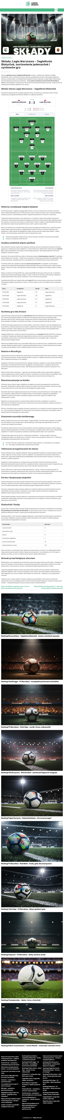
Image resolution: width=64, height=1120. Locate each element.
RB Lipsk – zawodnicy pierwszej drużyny (8, 1089)
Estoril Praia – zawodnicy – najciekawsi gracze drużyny (10, 1063)
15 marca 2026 (6, 71)
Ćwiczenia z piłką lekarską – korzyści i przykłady (10, 1076)
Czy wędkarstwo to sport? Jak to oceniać (9, 1085)
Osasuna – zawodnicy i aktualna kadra (8, 1080)
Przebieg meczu (32, 114)
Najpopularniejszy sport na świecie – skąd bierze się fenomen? (10, 1094)
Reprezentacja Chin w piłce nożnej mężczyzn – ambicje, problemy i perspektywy (10, 1058)
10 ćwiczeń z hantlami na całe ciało (10, 1072)
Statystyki (47, 114)
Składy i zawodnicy (7, 57)
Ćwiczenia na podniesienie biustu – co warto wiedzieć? (10, 1068)
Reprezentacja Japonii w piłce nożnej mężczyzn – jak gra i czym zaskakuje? (11, 1100)
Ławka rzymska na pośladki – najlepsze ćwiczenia (10, 1105)
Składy (17, 114)
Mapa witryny (37, 1117)
